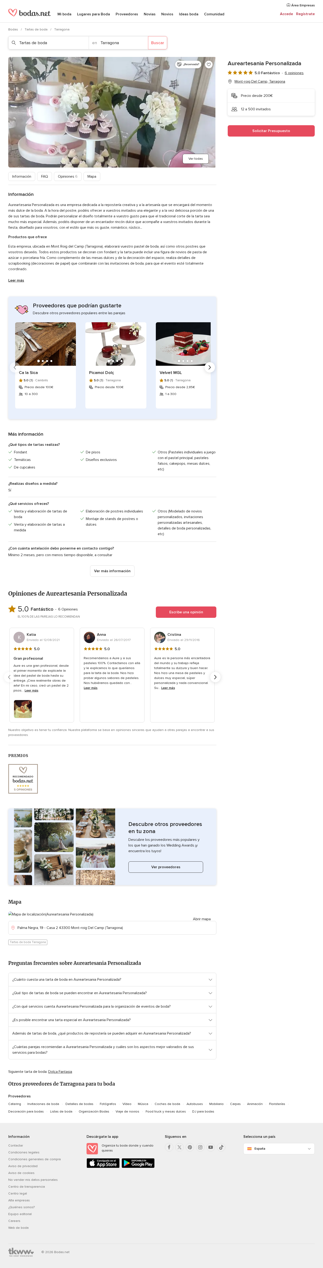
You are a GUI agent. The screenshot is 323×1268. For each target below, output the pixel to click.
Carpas (235, 1104)
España (259, 1149)
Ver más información (112, 571)
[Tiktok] (221, 1147)
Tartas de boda (36, 29)
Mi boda (64, 14)
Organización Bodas (94, 1111)
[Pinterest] (190, 1147)
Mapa (91, 176)
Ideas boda (188, 14)
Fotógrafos (108, 1104)
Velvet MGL (171, 372)
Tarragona (62, 29)
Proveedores (127, 14)
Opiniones (68, 176)
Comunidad (214, 14)
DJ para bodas (203, 1111)
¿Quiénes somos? (21, 1207)
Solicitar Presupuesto (271, 131)
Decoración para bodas (26, 1111)
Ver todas (195, 159)
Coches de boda (167, 1104)
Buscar (157, 42)
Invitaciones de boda (43, 1104)
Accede (286, 14)
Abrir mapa (202, 919)
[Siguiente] (210, 367)
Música (143, 1104)
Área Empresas (302, 5)
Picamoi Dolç (101, 372)
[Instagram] (200, 1147)
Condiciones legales (23, 1152)
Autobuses (195, 1104)
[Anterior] (15, 367)
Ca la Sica (28, 372)
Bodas (13, 29)
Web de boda (18, 1228)
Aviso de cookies (21, 1173)
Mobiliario (216, 1104)
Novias (150, 14)
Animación (255, 1104)
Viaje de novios (127, 1111)
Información (21, 176)
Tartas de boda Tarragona (28, 942)
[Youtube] (210, 1147)
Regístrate (305, 14)
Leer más (16, 280)
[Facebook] (169, 1147)
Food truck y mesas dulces (166, 1111)
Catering (14, 1104)
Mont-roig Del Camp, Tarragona (260, 81)
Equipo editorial (20, 1214)
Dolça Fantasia (60, 1071)
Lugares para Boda (93, 14)
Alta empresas (19, 1200)
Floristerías (277, 1104)
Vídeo (126, 1104)
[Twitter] (179, 1147)
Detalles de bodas (79, 1104)
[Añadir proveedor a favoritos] (209, 64)
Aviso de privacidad (23, 1166)
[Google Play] (138, 1167)
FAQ (44, 176)
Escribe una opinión (186, 612)
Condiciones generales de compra (34, 1159)
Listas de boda (61, 1111)
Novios (167, 14)
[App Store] (103, 1167)
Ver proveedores (165, 867)
